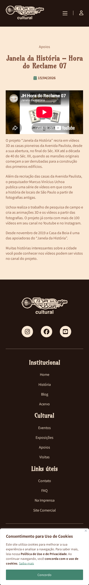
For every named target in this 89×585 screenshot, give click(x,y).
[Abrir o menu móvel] (65, 13)
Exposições (44, 437)
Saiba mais (26, 563)
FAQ (44, 490)
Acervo (44, 403)
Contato (44, 480)
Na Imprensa (45, 500)
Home (44, 374)
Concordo (44, 575)
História (44, 384)
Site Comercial (44, 510)
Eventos (44, 427)
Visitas (44, 456)
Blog (44, 394)
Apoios (44, 447)
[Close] (86, 531)
